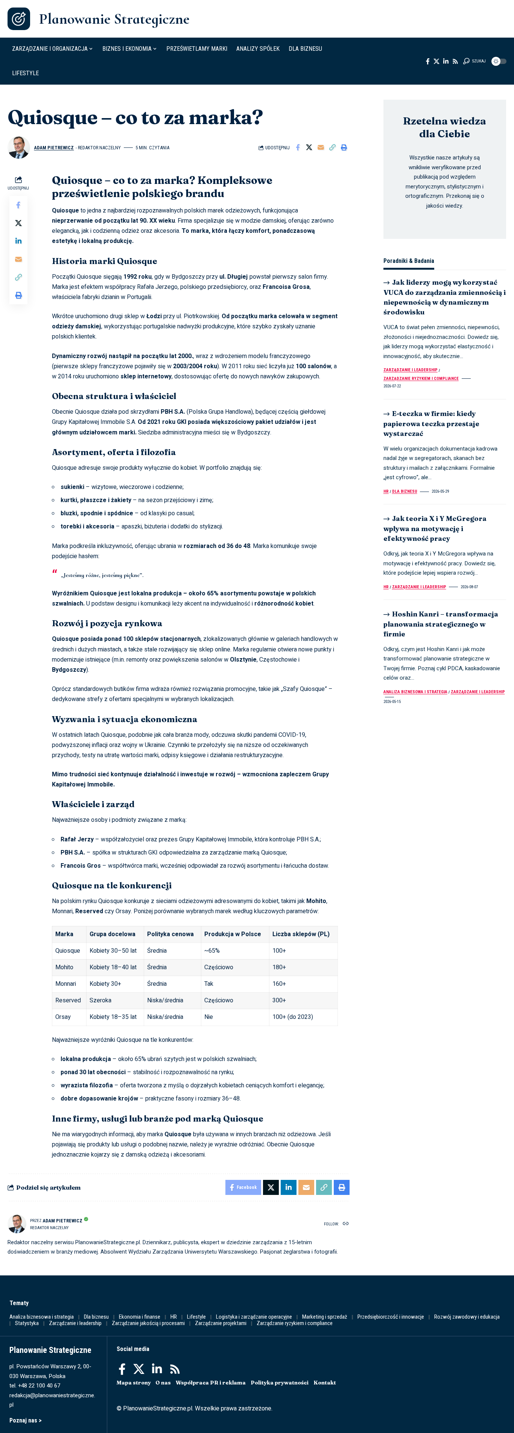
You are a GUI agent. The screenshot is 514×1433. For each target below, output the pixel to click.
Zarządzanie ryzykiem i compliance (421, 378)
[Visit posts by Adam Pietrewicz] (19, 147)
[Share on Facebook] (297, 147)
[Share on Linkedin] (18, 241)
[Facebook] (428, 61)
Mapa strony (134, 1382)
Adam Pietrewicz (54, 147)
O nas (163, 1382)
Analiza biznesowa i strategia (415, 691)
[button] (474, 61)
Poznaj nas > (25, 1420)
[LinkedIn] (445, 61)
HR (386, 491)
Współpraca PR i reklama (211, 1382)
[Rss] (455, 61)
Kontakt (324, 1382)
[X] (436, 61)
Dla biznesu (404, 491)
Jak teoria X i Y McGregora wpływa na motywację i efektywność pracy (435, 529)
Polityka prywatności (280, 1382)
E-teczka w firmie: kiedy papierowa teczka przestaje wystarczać (431, 423)
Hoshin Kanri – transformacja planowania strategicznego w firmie (440, 624)
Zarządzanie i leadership (410, 369)
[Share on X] (309, 147)
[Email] (321, 147)
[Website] (346, 1224)
